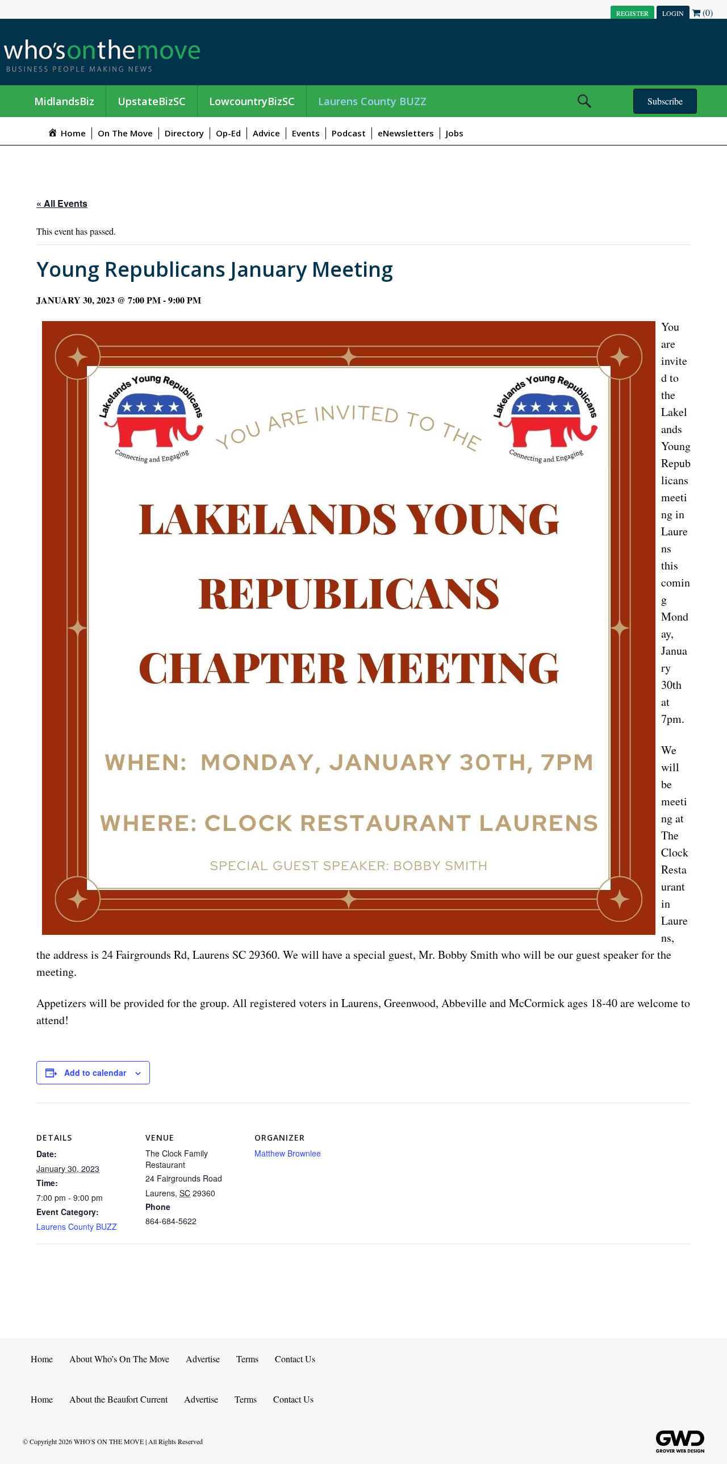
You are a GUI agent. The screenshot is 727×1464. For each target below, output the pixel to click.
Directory (184, 133)
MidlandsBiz (64, 101)
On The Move (125, 133)
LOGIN (673, 13)
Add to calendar (95, 1072)
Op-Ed (228, 133)
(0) (706, 12)
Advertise (203, 1359)
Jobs (454, 133)
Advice (266, 133)
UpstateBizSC (152, 101)
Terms (247, 1359)
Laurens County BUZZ (372, 101)
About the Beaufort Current (118, 1399)
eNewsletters (406, 133)
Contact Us (295, 1359)
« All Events (61, 203)
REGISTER (632, 13)
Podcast (349, 133)
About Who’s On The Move (119, 1359)
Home (42, 1359)
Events (306, 133)
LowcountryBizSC (252, 101)
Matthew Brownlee (287, 1153)
